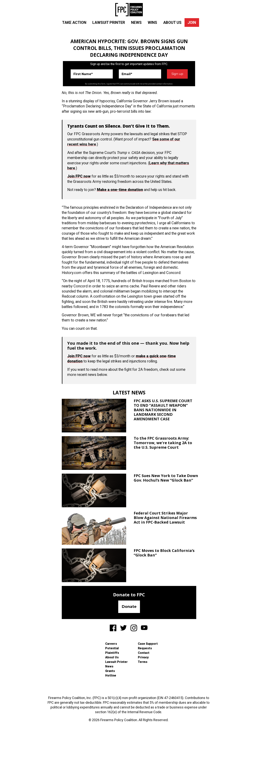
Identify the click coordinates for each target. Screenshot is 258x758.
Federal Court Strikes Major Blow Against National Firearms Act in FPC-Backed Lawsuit (165, 518)
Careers (111, 644)
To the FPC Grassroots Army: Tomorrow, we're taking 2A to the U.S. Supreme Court (163, 443)
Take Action (74, 22)
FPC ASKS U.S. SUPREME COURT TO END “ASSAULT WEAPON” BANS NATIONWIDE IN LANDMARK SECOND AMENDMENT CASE (163, 409)
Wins (152, 22)
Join (192, 22)
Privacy (143, 657)
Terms (142, 662)
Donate (129, 606)
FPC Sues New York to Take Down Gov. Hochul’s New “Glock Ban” (166, 478)
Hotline (110, 675)
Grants (110, 671)
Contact (143, 653)
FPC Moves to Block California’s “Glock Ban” (164, 553)
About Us (172, 22)
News (136, 22)
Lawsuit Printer (108, 22)
